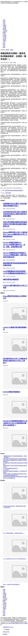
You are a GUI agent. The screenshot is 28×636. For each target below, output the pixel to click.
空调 (4, 21)
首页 (4, 19)
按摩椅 (4, 35)
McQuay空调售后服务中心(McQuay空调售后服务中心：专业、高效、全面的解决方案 (14, 245)
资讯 (4, 46)
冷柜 (4, 41)
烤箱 (4, 22)
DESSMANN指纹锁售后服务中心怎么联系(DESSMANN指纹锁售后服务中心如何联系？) (15, 423)
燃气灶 (4, 39)
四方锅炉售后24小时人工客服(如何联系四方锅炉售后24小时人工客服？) (15, 361)
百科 (4, 43)
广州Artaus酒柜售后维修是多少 (11, 468)
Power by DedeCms (9, 623)
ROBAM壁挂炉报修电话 (11, 392)
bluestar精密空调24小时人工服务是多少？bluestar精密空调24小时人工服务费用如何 (15, 234)
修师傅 (7, 49)
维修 (4, 47)
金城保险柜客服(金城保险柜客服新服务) (14, 190)
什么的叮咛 (6, 469)
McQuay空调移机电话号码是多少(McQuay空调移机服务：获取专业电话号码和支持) (15, 255)
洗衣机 (4, 26)
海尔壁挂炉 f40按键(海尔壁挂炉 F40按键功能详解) (15, 458)
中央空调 (5, 30)
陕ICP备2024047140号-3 (18, 623)
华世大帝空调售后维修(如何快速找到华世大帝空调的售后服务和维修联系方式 (15, 224)
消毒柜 (4, 25)
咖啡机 (4, 32)
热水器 (4, 36)
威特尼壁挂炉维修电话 (11, 279)
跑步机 (4, 29)
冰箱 (4, 24)
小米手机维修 (8, 192)
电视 (4, 33)
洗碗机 (4, 28)
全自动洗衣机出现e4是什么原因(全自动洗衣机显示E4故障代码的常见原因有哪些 (15, 214)
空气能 (4, 37)
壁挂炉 (4, 40)
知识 (4, 44)
